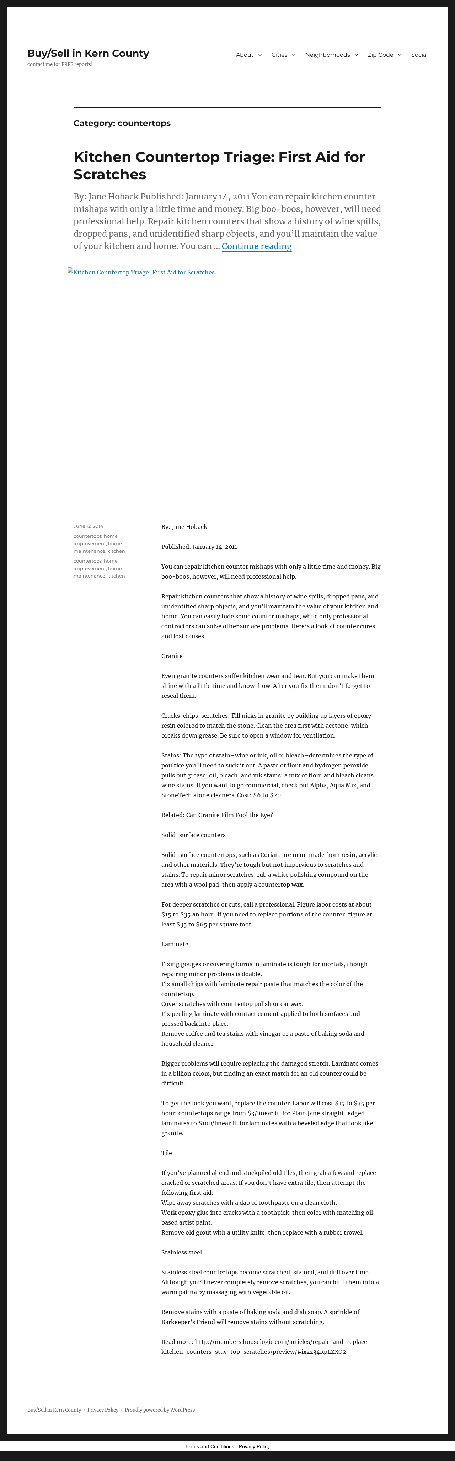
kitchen (116, 551)
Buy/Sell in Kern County (88, 53)
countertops (88, 536)
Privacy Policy (102, 1410)
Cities (280, 54)
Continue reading (257, 246)
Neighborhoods (327, 54)
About (245, 54)
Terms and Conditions (209, 1446)
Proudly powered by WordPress (160, 1410)
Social (419, 54)
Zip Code (381, 54)
